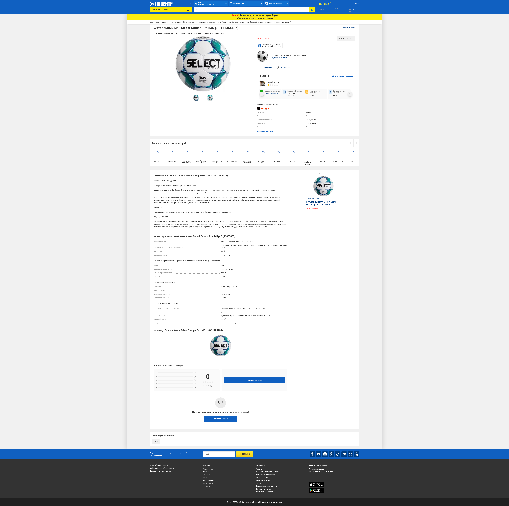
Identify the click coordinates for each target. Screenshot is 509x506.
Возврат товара (262, 477)
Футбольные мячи (279, 58)
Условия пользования (318, 469)
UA (190, 4)
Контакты (207, 475)
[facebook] (312, 454)
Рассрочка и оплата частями (268, 472)
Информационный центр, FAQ (162, 468)
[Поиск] (312, 9)
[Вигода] (325, 3)
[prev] (350, 143)
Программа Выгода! (264, 489)
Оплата (259, 469)
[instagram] (325, 454)
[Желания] (336, 10)
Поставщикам (208, 480)
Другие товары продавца (342, 76)
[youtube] (318, 454)
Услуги (258, 483)
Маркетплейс (208, 483)
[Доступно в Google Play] (316, 490)
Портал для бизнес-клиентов (321, 472)
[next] (356, 143)
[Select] (263, 108)
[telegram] (344, 454)
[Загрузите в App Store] (316, 484)
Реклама (206, 486)
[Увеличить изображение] (248, 40)
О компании (208, 469)
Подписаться (245, 454)
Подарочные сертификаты (266, 486)
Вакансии (207, 477)
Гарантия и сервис (263, 480)
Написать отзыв (254, 380)
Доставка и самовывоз (265, 475)
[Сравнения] (322, 10)
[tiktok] (337, 454)
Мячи (156, 442)
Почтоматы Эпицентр (265, 492)
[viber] (331, 454)
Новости (206, 472)
